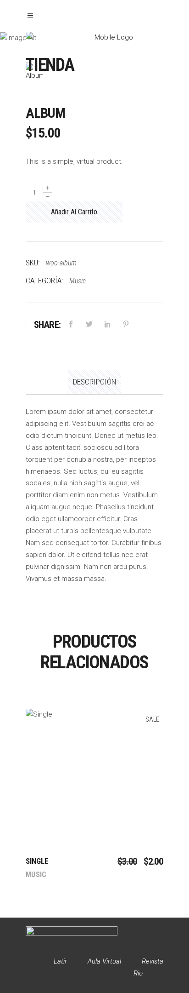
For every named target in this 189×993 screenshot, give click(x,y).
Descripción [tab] (94, 381)
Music (77, 280)
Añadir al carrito (74, 211)
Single (37, 861)
